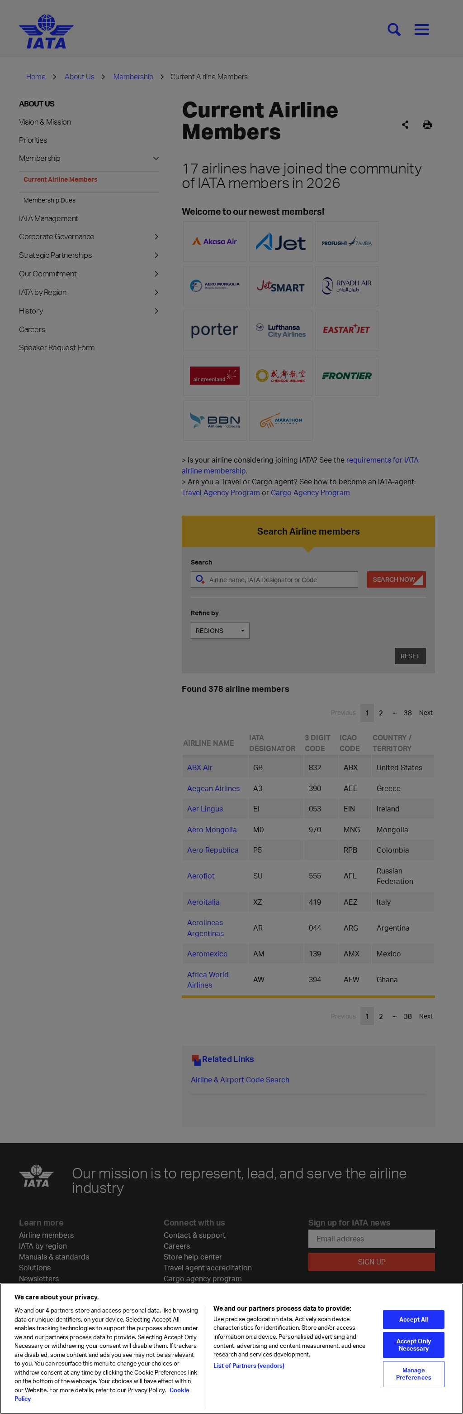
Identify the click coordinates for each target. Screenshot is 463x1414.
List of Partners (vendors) (248, 1365)
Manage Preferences (413, 1373)
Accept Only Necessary (414, 1344)
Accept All (413, 1319)
